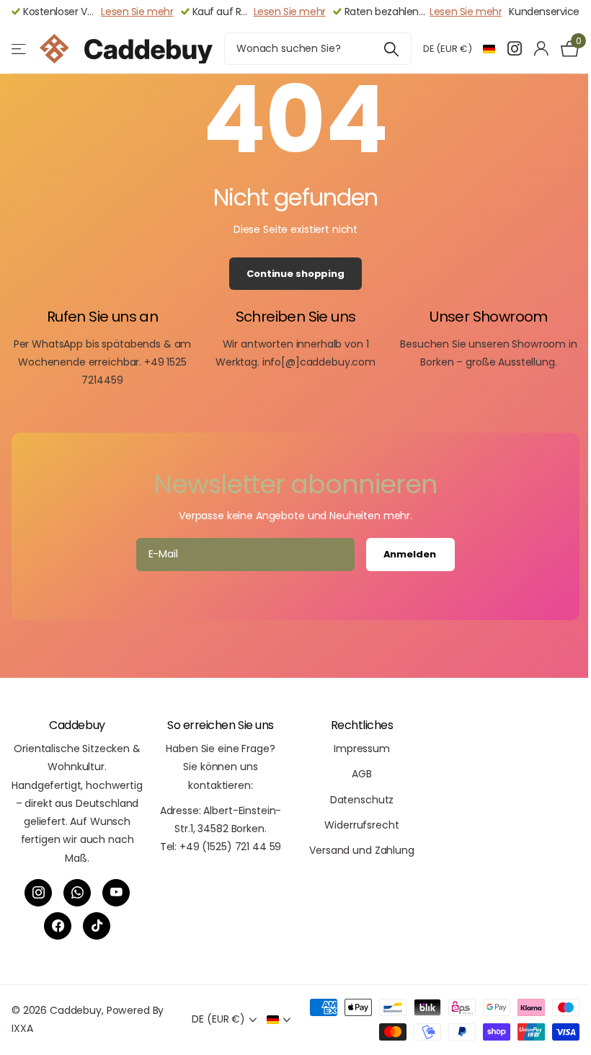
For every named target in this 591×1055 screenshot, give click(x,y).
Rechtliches (362, 725)
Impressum (362, 748)
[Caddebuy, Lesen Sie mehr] (514, 48)
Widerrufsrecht (361, 825)
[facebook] (57, 926)
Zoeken (392, 48)
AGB (362, 774)
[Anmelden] (540, 48)
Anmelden (410, 554)
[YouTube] (116, 892)
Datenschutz (362, 800)
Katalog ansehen (20, 48)
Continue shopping (295, 274)
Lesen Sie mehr (137, 11)
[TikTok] (96, 926)
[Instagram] (38, 892)
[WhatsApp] (77, 892)
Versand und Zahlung (361, 850)
